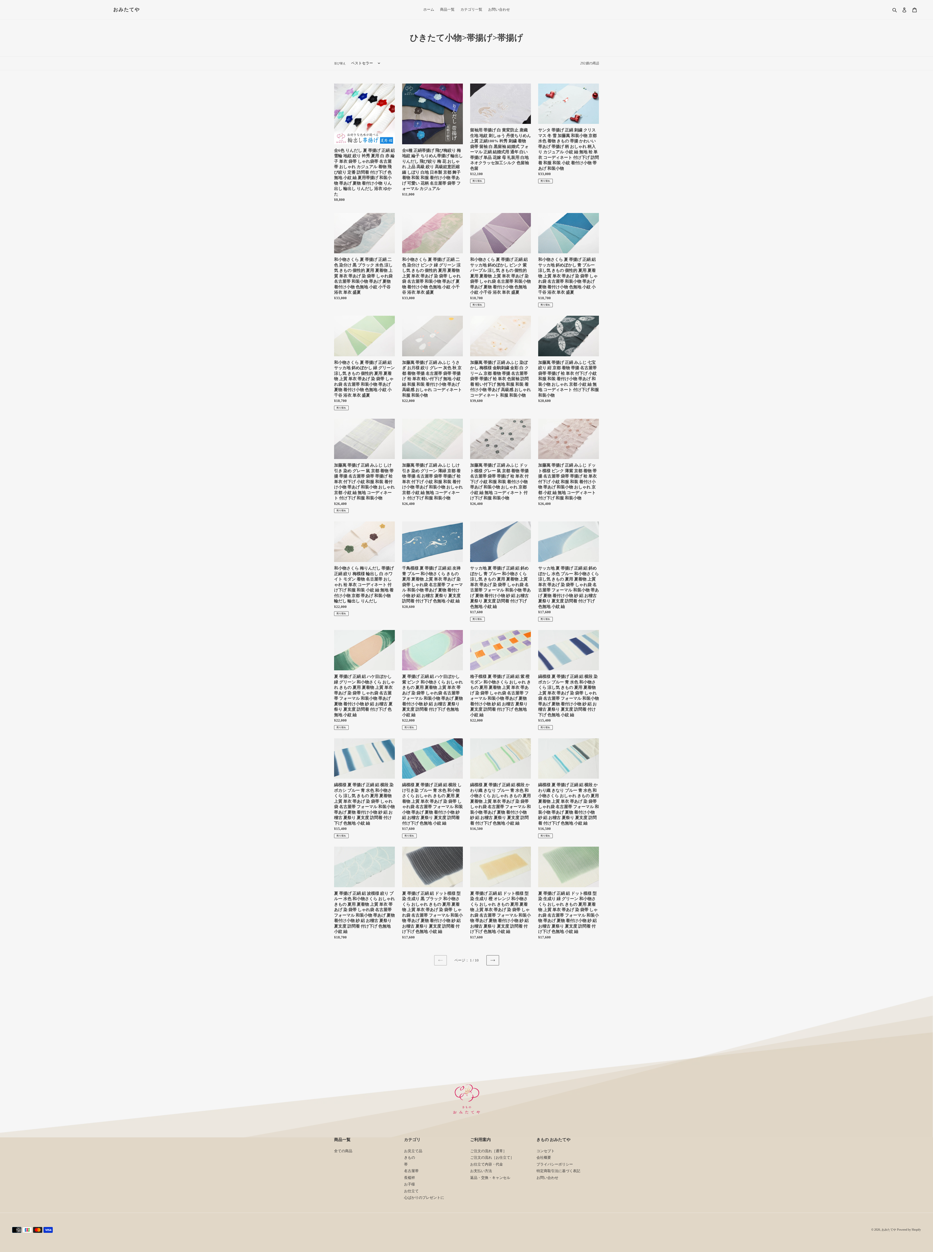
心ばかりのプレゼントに (424, 1198)
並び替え (340, 63)
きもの (409, 1157)
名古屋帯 (411, 1171)
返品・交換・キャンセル (490, 1178)
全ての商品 (343, 1151)
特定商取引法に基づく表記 (558, 1171)
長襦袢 (409, 1178)
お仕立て (411, 1191)
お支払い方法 (481, 1171)
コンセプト (545, 1151)
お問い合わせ (547, 1178)
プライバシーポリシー (554, 1164)
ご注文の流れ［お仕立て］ (492, 1157)
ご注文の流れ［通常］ (488, 1151)
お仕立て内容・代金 (486, 1164)
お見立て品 (413, 1151)
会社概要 (543, 1157)
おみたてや (126, 9)
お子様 (409, 1184)
